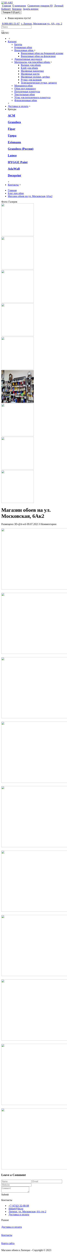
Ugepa (12, 135)
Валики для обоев (31, 65)
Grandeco (14, 122)
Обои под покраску (25, 88)
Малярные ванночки (32, 71)
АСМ (11, 115)
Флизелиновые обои (25, 100)
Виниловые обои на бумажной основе (42, 53)
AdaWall (14, 168)
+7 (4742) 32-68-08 (19, 1205)
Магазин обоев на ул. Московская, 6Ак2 (30, 196)
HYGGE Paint (17, 162)
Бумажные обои (23, 47)
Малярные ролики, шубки (35, 76)
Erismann (14, 142)
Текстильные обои (24, 94)
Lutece (12, 155)
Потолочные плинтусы (27, 91)
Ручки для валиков (31, 79)
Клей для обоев (29, 68)
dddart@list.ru (16, 1208)
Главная (12, 190)
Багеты (18, 44)
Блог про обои (16, 193)
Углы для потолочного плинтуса (32, 97)
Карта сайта (7, 1243)
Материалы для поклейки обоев (32, 62)
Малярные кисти (30, 73)
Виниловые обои (24, 50)
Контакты (6, 1235)
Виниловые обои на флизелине (38, 56)
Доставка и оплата (19, 1214)
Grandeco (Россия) (20, 148)
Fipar (11, 129)
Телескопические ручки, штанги (39, 82)
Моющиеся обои (23, 85)
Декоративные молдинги (28, 59)
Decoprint (14, 175)
